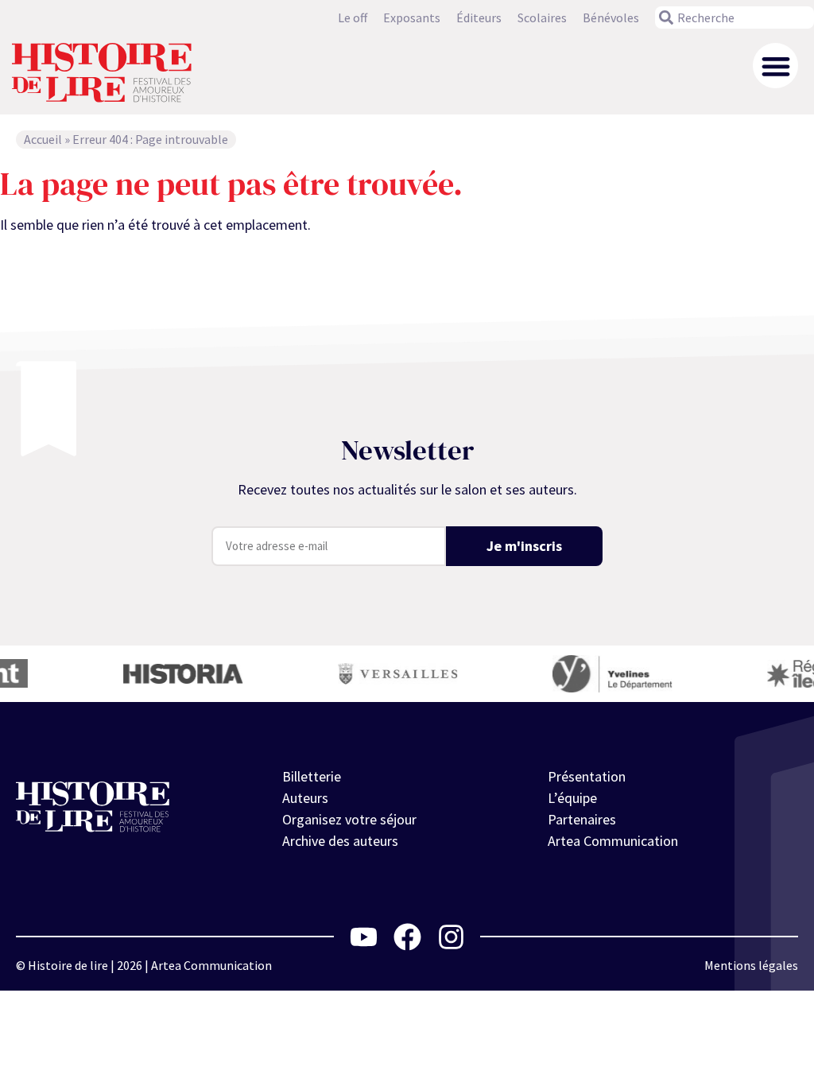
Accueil (43, 139)
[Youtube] (364, 937)
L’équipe (572, 798)
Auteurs (305, 798)
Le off (352, 17)
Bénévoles (611, 17)
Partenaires (582, 819)
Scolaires (542, 17)
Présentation (587, 776)
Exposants (411, 17)
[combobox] (734, 17)
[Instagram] (451, 937)
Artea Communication (613, 841)
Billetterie (311, 776)
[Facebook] (407, 937)
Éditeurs (479, 17)
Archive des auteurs (340, 841)
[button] (775, 65)
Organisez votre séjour (349, 819)
